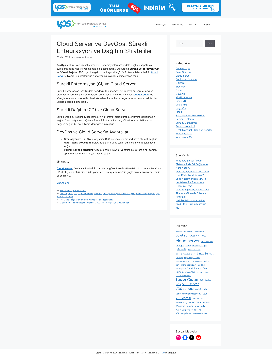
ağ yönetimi (199, 231)
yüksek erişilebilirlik (200, 313)
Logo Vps (181, 108)
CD (75, 193)
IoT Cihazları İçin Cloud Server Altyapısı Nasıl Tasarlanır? (86, 199)
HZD (163, 353)
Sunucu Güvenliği (185, 272)
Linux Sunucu (205, 253)
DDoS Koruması (207, 242)
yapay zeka (200, 306)
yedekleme (196, 310)
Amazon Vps (183, 68)
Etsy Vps (181, 86)
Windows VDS (184, 133)
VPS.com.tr (183, 298)
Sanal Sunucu (194, 268)
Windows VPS (184, 137)
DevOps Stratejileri (111, 193)
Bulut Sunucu (66, 190)
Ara (210, 43)
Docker (188, 246)
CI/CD (203, 236)
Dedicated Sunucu (186, 79)
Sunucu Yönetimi (185, 126)
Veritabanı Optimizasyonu (188, 293)
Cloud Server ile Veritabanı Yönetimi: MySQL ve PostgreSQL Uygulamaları (94, 202)
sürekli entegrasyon (145, 193)
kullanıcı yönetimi (183, 254)
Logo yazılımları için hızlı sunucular (189, 261)
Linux (193, 254)
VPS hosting (198, 298)
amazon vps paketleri (184, 231)
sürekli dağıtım (128, 193)
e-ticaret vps (199, 245)
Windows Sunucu (185, 306)
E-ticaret (180, 83)
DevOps (98, 193)
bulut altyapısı (66, 193)
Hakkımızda (177, 24)
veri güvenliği (201, 289)
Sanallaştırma (181, 269)
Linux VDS (181, 101)
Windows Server (199, 302)
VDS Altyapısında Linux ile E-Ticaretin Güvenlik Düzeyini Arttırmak (192, 193)
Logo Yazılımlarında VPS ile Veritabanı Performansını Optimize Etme (191, 182)
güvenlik (181, 249)
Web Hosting (181, 302)
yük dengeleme (183, 313)
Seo (205, 268)
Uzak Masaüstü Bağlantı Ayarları (194, 130)
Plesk (179, 111)
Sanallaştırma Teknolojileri (190, 115)
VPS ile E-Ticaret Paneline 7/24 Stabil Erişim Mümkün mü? (191, 204)
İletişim (206, 24)
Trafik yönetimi (205, 280)
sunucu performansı (183, 276)
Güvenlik (180, 93)
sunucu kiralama (203, 272)
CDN (198, 236)
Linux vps (179, 258)
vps (158, 193)
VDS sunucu (185, 289)
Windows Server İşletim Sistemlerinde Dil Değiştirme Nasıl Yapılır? (192, 164)
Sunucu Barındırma (186, 122)
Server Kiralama (185, 119)
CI (79, 193)
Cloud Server (141, 94)
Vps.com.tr (63, 182)
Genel (179, 90)
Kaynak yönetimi (194, 250)
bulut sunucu (185, 235)
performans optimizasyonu (188, 265)
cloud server (87, 193)
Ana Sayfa (161, 24)
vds (178, 284)
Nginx (206, 261)
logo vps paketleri (192, 257)
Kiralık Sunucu (184, 97)
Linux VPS (181, 104)
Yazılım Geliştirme (65, 196)
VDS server (190, 284)
